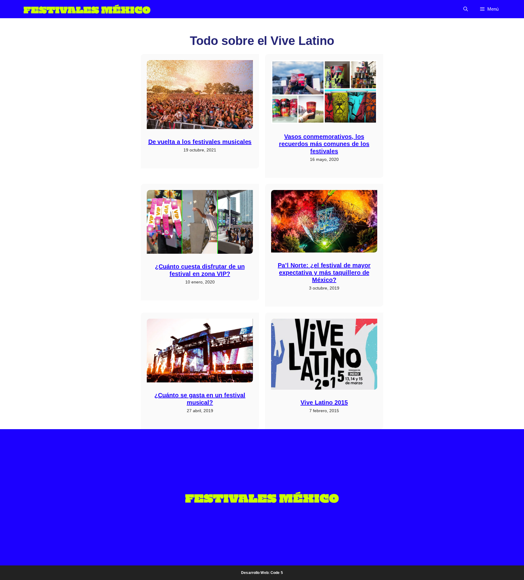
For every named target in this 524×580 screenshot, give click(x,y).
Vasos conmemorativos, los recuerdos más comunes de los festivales (324, 143)
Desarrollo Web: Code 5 (262, 573)
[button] (465, 9)
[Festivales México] (87, 9)
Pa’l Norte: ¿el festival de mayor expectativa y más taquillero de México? (324, 272)
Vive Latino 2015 (324, 402)
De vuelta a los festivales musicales (200, 141)
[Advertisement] (80, 96)
